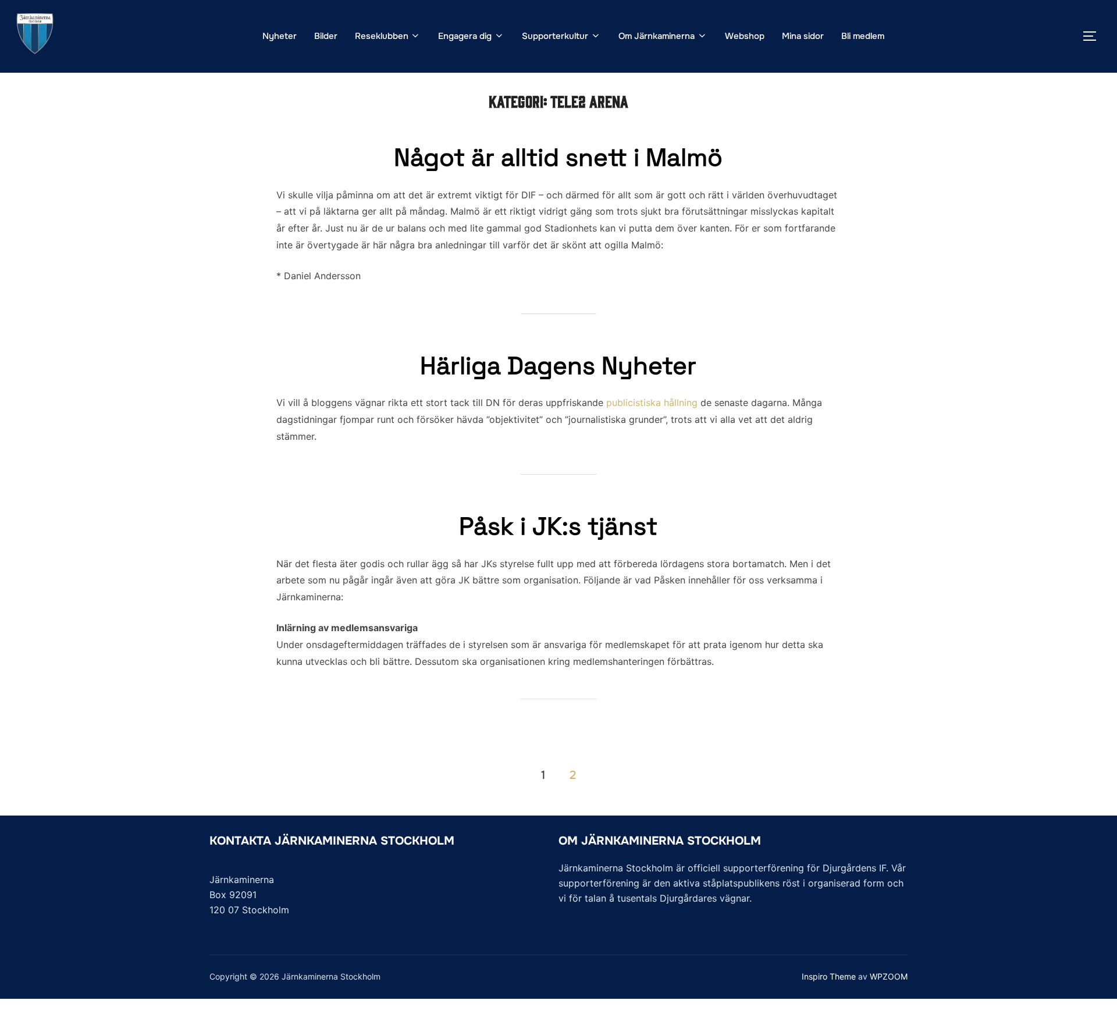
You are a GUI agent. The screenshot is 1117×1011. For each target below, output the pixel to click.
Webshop (744, 36)
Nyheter (279, 36)
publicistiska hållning (652, 402)
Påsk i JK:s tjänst (558, 526)
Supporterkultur (555, 36)
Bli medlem (862, 36)
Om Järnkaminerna (656, 36)
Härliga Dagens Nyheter (558, 365)
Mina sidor (803, 36)
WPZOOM (889, 976)
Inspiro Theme (829, 976)
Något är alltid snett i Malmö (558, 157)
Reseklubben (381, 36)
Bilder (325, 36)
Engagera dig (465, 36)
